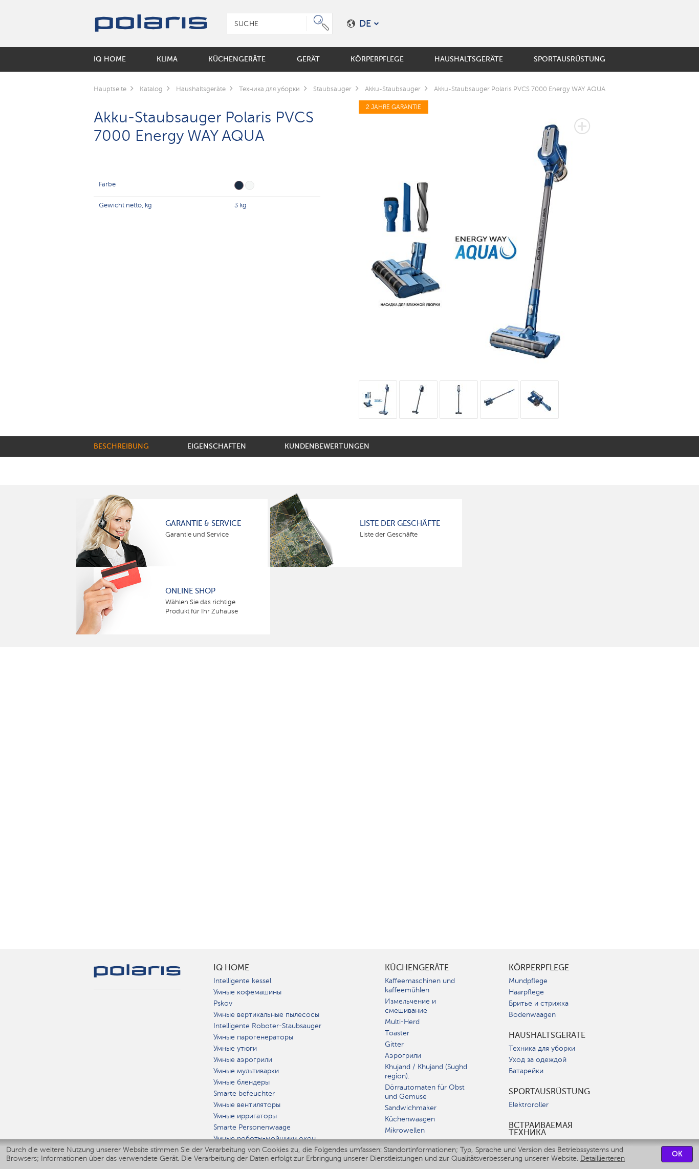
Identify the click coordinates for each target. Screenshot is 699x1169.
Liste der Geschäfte (400, 523)
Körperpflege (539, 967)
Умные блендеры (241, 1082)
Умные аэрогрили (242, 1059)
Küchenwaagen (410, 1119)
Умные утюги (235, 1048)
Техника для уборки (542, 1048)
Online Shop (190, 591)
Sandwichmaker (410, 1107)
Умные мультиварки (246, 1071)
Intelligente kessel (242, 980)
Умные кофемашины (247, 992)
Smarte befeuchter (244, 1093)
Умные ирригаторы (245, 1116)
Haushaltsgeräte (547, 1035)
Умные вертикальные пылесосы (266, 1014)
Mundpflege (528, 980)
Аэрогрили (403, 1055)
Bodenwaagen (532, 1014)
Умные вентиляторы (246, 1104)
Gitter (394, 1044)
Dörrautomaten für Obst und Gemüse (425, 1092)
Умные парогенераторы (253, 1037)
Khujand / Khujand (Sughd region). (426, 1071)
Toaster (397, 1033)
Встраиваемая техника (541, 1129)
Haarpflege (526, 992)
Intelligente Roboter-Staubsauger (267, 1026)
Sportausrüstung (549, 1091)
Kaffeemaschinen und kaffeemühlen (420, 985)
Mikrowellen (405, 1130)
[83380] (249, 185)
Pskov (222, 1003)
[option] (482, 233)
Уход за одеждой (537, 1059)
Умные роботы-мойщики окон (264, 1138)
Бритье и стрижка (539, 1003)
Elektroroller (529, 1104)
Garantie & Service (203, 523)
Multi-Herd (402, 1021)
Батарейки (526, 1071)
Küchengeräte (417, 967)
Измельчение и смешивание (410, 1006)
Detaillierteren (602, 1158)
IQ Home (231, 967)
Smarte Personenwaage (252, 1127)
